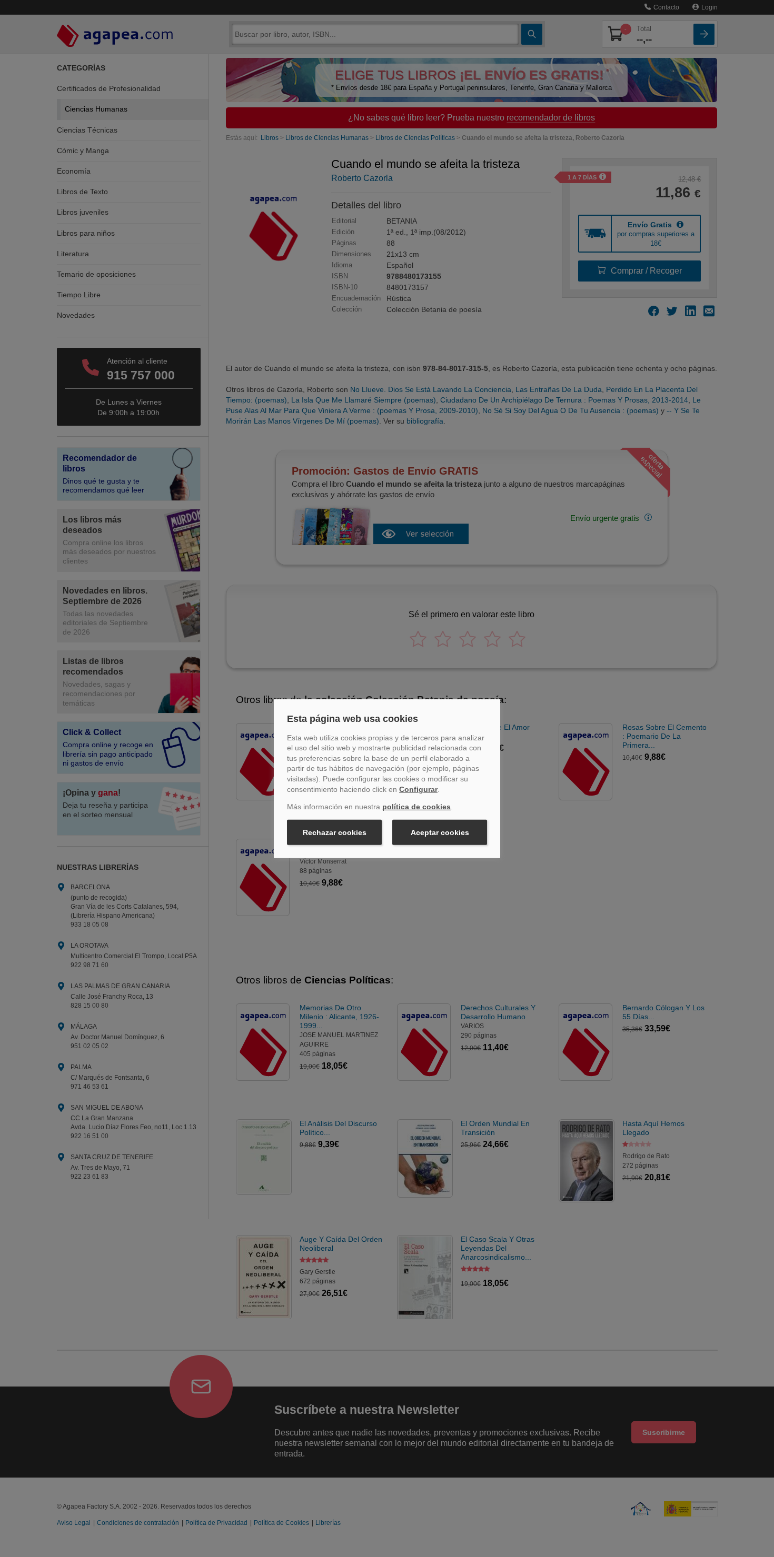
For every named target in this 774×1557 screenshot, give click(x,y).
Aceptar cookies (440, 832)
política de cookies (416, 806)
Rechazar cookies (334, 832)
